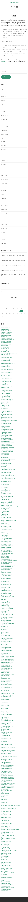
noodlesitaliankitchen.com (7, 369)
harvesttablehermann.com (7, 421)
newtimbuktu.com (5, 348)
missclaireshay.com (5, 327)
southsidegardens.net (6, 811)
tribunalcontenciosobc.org (7, 566)
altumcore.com (4, 708)
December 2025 (4, 92)
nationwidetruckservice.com (7, 674)
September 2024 (4, 134)
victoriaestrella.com (5, 678)
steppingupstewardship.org (7, 787)
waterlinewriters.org (6, 722)
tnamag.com (4, 711)
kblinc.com (3, 466)
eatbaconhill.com (5, 351)
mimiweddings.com (5, 883)
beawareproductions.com (7, 608)
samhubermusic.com (6, 889)
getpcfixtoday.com (5, 375)
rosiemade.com (4, 471)
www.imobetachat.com (6, 732)
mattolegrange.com (5, 636)
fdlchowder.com (4, 774)
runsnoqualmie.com (5, 769)
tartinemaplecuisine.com (6, 625)
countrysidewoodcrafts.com (7, 362)
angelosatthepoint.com (6, 692)
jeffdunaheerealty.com (6, 753)
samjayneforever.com (6, 841)
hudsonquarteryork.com (6, 823)
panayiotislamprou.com (6, 393)
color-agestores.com (5, 530)
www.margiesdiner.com (6, 772)
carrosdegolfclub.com (6, 423)
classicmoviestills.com (6, 547)
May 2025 (3, 104)
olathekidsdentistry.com (6, 474)
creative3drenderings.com (7, 726)
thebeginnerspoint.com (6, 551)
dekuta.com (3, 796)
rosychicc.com (4, 535)
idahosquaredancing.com (7, 451)
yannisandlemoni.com (6, 463)
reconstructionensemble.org (7, 668)
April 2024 (3, 153)
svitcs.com (3, 704)
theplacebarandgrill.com (6, 687)
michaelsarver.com (5, 490)
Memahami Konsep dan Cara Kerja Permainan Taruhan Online (13, 266)
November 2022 (4, 217)
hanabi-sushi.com (5, 793)
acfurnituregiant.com (6, 342)
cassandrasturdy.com (6, 544)
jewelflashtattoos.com (6, 374)
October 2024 (4, 130)
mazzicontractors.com (6, 814)
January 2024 (4, 164)
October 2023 (4, 175)
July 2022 (3, 232)
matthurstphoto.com (5, 843)
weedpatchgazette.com (6, 465)
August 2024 (4, 138)
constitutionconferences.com (7, 701)
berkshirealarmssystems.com (8, 459)
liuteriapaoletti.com (5, 657)
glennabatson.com (5, 571)
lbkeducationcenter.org (6, 515)
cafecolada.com (4, 548)
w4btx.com (3, 480)
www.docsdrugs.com (6, 771)
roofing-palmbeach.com (6, 435)
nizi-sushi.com (4, 628)
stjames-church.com (5, 602)
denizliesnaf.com (5, 699)
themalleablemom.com (6, 619)
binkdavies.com (4, 580)
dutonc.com (3, 633)
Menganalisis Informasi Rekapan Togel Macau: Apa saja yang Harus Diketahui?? (13, 261)
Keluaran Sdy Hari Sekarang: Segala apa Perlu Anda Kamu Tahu (13, 275)
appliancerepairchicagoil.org (8, 363)
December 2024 (4, 122)
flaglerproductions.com (6, 574)
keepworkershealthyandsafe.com (8, 368)
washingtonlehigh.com (6, 790)
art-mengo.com (4, 629)
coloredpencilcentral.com (7, 439)
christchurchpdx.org (6, 581)
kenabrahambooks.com (6, 583)
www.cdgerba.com (5, 826)
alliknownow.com (5, 563)
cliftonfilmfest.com (5, 441)
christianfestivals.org (6, 639)
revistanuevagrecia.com (6, 601)
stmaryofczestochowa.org (7, 614)
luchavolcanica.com (5, 671)
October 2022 (4, 220)
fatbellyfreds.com (5, 820)
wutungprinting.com (6, 647)
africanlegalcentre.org (6, 592)
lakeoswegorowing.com (6, 868)
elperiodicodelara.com (6, 330)
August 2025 (4, 96)
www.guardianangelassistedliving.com (10, 829)
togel (2, 291)
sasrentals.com (4, 487)
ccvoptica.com (4, 789)
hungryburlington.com (6, 622)
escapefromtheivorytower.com (8, 430)
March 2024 (3, 156)
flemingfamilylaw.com (6, 865)
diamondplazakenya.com (7, 832)
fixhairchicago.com (5, 698)
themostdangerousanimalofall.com (9, 560)
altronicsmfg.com (5, 350)
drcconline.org (4, 686)
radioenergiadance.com (6, 390)
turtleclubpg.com (5, 675)
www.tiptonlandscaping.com (7, 786)
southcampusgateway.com (7, 395)
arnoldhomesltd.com (6, 438)
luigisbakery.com (5, 792)
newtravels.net (4, 356)
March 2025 (3, 111)
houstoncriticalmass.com (6, 559)
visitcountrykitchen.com (6, 641)
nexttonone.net (4, 740)
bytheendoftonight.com (6, 538)
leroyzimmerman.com (6, 862)
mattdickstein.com (5, 734)
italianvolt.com (4, 457)
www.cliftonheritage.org (6, 780)
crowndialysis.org (5, 499)
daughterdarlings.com (6, 335)
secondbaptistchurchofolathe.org (8, 872)
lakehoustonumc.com (6, 736)
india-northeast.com (5, 433)
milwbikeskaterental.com (7, 650)
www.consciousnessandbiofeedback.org (10, 805)
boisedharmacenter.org (6, 529)
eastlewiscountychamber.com (7, 565)
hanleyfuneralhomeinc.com (7, 475)
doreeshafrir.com (5, 605)
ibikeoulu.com (4, 611)
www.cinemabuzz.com (6, 798)
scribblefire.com (5, 521)
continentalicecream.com (6, 577)
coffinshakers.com (5, 613)
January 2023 (4, 209)
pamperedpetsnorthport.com (8, 469)
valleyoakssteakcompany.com (8, 695)
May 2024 (3, 149)
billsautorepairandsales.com (7, 835)
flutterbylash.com (5, 855)
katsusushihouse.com (6, 593)
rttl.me (2, 880)
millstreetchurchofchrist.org (7, 849)
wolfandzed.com (5, 795)
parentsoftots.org (5, 725)
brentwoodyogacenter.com (7, 784)
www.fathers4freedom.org (7, 748)
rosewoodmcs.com (5, 801)
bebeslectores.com (5, 415)
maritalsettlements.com (6, 648)
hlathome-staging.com (6, 493)
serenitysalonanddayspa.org (7, 339)
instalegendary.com (5, 366)
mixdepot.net (4, 799)
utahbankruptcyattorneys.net (7, 447)
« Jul (2, 318)
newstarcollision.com (6, 486)
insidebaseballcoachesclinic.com (8, 846)
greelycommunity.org (6, 595)
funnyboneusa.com (5, 665)
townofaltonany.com (5, 653)
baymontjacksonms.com (6, 651)
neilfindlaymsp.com (5, 683)
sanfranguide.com (5, 554)
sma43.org (3, 781)
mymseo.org (4, 874)
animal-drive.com (5, 710)
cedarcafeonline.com (6, 341)
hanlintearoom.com (5, 856)
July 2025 (3, 100)
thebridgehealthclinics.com (7, 720)
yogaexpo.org (4, 523)
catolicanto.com (4, 514)
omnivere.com (4, 345)
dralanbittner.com (5, 462)
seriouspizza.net (5, 705)
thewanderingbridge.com (7, 617)
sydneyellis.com (4, 498)
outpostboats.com (5, 536)
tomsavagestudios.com (6, 505)
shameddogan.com (5, 723)
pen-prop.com (4, 745)
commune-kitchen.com (6, 584)
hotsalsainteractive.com (6, 338)
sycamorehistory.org (6, 802)
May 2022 (3, 239)
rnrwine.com (4, 866)
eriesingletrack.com (5, 468)
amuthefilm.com (5, 586)
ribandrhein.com (5, 511)
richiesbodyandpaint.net (6, 332)
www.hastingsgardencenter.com (8, 808)
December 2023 (4, 168)
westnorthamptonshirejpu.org (8, 401)
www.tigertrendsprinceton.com (8, 747)
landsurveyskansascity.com (7, 765)
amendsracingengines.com (7, 759)
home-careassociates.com (7, 524)
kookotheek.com (5, 392)
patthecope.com (4, 702)
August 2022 (4, 228)
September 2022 (4, 224)
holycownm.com (5, 672)
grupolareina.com (5, 408)
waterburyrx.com (5, 689)
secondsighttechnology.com (7, 489)
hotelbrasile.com (5, 402)
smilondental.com (5, 484)
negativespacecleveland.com (7, 656)
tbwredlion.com (4, 834)
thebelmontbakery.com (6, 359)
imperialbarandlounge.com (7, 442)
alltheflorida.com (5, 844)
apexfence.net (4, 890)
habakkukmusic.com (6, 738)
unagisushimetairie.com (6, 372)
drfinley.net (3, 863)
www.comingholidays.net (7, 553)
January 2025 (4, 119)
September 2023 (4, 179)
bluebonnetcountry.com (6, 378)
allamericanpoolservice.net (7, 502)
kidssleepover (14, 2)
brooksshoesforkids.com (7, 713)
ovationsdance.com (5, 510)
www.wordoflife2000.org (7, 450)
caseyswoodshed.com (6, 696)
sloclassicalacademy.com (6, 568)
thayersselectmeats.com (6, 714)
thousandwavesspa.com (6, 680)
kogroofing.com (5, 387)
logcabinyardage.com (6, 729)
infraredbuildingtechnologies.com (9, 420)
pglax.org (3, 654)
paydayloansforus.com (6, 357)
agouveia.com (4, 871)
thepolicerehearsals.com (6, 562)
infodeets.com (4, 336)
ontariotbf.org (4, 365)
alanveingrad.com (5, 644)
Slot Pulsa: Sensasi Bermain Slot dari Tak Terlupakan (12, 270)
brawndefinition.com (6, 575)
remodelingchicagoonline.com (8, 783)
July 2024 (3, 141)
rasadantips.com (5, 347)
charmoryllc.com (5, 556)
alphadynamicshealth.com (7, 853)
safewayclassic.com (5, 360)
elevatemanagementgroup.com (8, 860)
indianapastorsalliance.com (7, 693)
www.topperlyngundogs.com (8, 750)
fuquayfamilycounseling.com (7, 869)
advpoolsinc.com (5, 690)
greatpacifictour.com (6, 677)
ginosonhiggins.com (5, 645)
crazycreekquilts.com (6, 578)
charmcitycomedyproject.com (8, 607)
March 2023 (3, 202)
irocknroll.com (4, 448)
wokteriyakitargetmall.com (7, 495)
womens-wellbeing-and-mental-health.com (11, 507)
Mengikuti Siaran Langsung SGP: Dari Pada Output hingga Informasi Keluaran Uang (12, 256)
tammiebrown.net (5, 632)
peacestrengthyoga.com (6, 754)
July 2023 (3, 187)
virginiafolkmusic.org (6, 508)
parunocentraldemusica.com (7, 828)
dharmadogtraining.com (6, 877)
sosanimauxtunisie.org (6, 386)
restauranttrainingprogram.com (8, 501)
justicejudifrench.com (6, 616)
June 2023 (3, 190)
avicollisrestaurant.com (6, 684)
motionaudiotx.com (5, 878)
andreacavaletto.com (6, 526)
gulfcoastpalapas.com (6, 719)
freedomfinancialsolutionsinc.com (9, 756)
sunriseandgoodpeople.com (7, 659)
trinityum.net (4, 813)
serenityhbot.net (5, 741)
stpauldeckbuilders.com (6, 766)
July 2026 (3, 89)
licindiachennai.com (5, 333)
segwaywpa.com (5, 717)
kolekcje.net (4, 513)
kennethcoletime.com (6, 620)
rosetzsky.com (4, 598)
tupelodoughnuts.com (6, 472)
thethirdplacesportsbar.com (7, 816)
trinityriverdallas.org (6, 517)
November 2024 (4, 126)
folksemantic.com (5, 454)
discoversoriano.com (6, 550)
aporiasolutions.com (6, 716)
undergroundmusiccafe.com (7, 887)
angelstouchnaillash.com (6, 481)
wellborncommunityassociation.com (9, 398)
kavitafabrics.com (5, 669)
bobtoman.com (4, 384)
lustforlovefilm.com (5, 587)
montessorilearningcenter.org (8, 838)
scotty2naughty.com (5, 604)
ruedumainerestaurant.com (7, 596)
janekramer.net (4, 626)
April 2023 (3, 198)
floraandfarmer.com (5, 426)
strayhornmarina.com (6, 572)
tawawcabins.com (5, 453)
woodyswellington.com (6, 819)
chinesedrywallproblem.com (7, 660)
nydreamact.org (4, 371)
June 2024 (3, 145)
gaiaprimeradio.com (6, 630)
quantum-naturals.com (6, 837)
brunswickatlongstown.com (7, 623)
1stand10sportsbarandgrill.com (8, 478)
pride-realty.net (4, 851)
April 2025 (3, 107)
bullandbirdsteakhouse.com (7, 777)
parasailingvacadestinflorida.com (9, 850)
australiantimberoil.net (6, 417)
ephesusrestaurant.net (6, 817)
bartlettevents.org (5, 405)
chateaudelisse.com (5, 396)
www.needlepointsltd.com (7, 775)
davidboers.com (5, 731)
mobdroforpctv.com (5, 542)
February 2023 (4, 205)
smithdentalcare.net (5, 886)
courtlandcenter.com (5, 681)
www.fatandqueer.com (6, 762)
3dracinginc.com (5, 557)
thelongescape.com (5, 635)
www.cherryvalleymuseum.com (8, 409)
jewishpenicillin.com (6, 504)
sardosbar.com (4, 456)
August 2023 (4, 183)
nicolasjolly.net (4, 589)
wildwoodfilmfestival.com (7, 399)
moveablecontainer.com (6, 407)
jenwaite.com (4, 859)
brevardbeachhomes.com (7, 429)
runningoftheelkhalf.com (7, 751)
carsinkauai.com (5, 847)
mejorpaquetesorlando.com (7, 477)
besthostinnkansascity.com (7, 884)
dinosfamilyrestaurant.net (7, 418)
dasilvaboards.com (5, 569)
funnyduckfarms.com (6, 857)
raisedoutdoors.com (5, 444)
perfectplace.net (5, 519)
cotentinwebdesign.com (6, 411)
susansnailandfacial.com (6, 744)
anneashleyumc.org (5, 763)
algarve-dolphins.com (6, 642)
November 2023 (4, 171)
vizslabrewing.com (5, 460)
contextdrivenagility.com (6, 610)
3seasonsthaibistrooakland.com (8, 520)
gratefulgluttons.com (6, 541)
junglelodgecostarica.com (7, 638)
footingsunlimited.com (6, 768)
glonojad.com (4, 599)
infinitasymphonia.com (6, 590)
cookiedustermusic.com (6, 666)
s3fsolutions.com (5, 427)
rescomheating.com (5, 881)
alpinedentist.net (5, 389)
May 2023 (3, 194)
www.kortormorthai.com (7, 760)
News (2, 287)
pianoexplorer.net (5, 810)
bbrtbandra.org (4, 377)
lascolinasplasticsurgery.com (7, 778)
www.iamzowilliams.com (7, 807)
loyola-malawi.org (5, 533)
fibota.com (3, 825)
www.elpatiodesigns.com (7, 822)
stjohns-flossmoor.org (6, 663)
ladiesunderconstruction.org (7, 414)
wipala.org (3, 532)
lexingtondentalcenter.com (7, 496)
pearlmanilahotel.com (6, 381)
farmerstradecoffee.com (6, 728)
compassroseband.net (6, 707)
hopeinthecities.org (5, 539)
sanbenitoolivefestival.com (7, 545)
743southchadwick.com (6, 432)
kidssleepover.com (5, 354)
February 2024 (4, 160)
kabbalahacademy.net (6, 483)
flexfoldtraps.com (5, 757)
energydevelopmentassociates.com (9, 424)
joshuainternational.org (6, 742)
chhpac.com (4, 875)
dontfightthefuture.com (6, 436)
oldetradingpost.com (6, 412)
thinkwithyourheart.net (6, 445)
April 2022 (3, 243)
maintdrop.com (4, 383)
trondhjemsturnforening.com (8, 831)
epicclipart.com (4, 380)
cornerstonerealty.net (6, 804)
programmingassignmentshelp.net (9, 353)
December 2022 (4, 213)
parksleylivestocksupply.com (8, 527)
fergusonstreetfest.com (6, 840)
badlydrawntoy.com (5, 735)
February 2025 (4, 115)
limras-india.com (5, 329)
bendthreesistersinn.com (6, 662)
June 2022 (3, 235)
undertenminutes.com (6, 344)
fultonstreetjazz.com (5, 404)
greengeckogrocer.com (6, 492)
